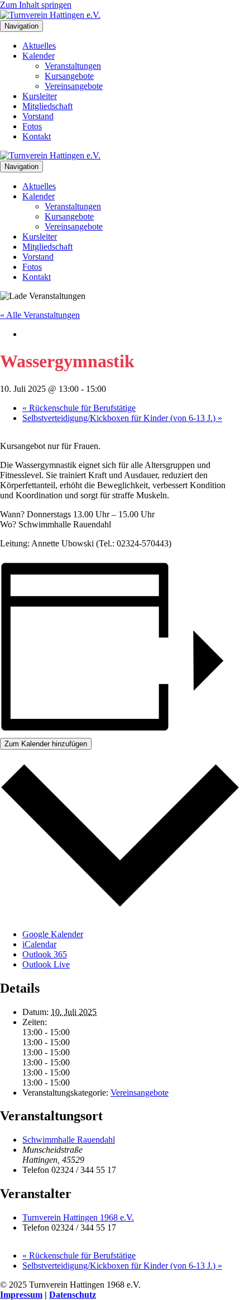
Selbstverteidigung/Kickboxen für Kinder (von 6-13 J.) (122, 418)
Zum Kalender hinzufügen (45, 744)
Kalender (38, 55)
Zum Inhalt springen (35, 5)
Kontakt (36, 136)
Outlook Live (46, 964)
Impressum (21, 1294)
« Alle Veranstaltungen (40, 315)
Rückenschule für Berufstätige (79, 408)
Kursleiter (39, 96)
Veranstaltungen (73, 66)
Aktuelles (39, 45)
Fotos (32, 126)
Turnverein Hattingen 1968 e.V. (78, 1217)
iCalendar (39, 944)
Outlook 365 (44, 954)
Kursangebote (69, 76)
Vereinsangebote (74, 86)
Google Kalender (52, 934)
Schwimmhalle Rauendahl (68, 1139)
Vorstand (38, 116)
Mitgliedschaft (47, 106)
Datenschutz (72, 1294)
